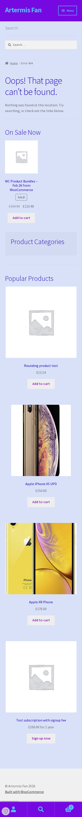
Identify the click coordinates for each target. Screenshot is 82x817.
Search (41, 809)
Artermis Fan (23, 10)
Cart (63, 805)
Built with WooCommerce (24, 791)
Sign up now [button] (41, 738)
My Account (13, 809)
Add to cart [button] (21, 217)
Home (14, 63)
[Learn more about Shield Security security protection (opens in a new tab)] (5, 811)
